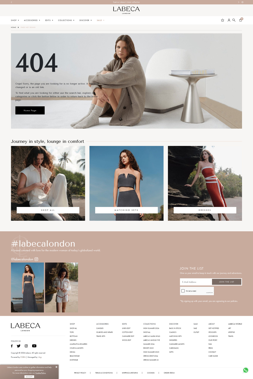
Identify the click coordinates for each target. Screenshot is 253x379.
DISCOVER (84, 20)
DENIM (72, 352)
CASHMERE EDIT (128, 336)
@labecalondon (22, 259)
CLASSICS (172, 332)
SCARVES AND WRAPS (104, 332)
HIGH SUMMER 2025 (151, 352)
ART (229, 328)
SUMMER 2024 (148, 344)
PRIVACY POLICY (80, 373)
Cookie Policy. (40, 373)
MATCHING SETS (126, 210)
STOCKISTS (212, 332)
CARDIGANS (173, 348)
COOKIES (150, 373)
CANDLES (99, 328)
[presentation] (11, 2)
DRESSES (205, 210)
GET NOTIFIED (213, 328)
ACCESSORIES (31, 20)
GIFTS (171, 352)
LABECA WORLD (235, 324)
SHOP (14, 20)
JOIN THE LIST (226, 282)
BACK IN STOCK (175, 328)
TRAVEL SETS (100, 336)
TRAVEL (230, 336)
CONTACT (212, 352)
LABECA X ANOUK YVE (151, 340)
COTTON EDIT (127, 332)
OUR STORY (212, 340)
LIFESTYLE (231, 332)
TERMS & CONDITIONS (104, 373)
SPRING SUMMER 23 (151, 360)
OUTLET (196, 332)
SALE (99, 20)
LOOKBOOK (213, 336)
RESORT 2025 (148, 348)
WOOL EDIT (126, 340)
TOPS (72, 332)
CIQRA (23, 357)
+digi (40, 357)
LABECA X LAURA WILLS (151, 336)
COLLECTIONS (65, 20)
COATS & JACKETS (76, 348)
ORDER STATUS (169, 373)
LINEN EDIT (126, 328)
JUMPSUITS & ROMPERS (78, 344)
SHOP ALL (48, 210)
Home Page (30, 110)
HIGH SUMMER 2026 (151, 328)
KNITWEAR (74, 360)
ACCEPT (29, 377)
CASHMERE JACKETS (176, 344)
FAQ (210, 344)
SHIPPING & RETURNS (130, 373)
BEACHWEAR (75, 356)
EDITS (48, 20)
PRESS (210, 348)
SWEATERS (173, 340)
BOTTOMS (73, 336)
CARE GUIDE (213, 356)
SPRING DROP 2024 (150, 356)
